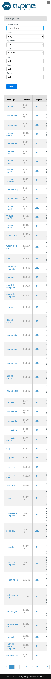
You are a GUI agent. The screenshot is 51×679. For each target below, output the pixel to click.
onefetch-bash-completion (11, 646)
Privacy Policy (22, 677)
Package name (12, 24)
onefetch (10, 637)
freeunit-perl (12, 143)
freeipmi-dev (12, 412)
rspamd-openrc (10, 377)
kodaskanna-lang (12, 596)
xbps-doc (10, 547)
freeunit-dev (11, 116)
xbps (8, 498)
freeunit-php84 (10, 161)
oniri (8, 259)
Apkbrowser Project (37, 677)
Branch (9, 33)
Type (8, 57)
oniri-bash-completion (11, 268)
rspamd (9, 307)
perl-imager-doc (12, 625)
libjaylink (10, 467)
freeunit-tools (12, 199)
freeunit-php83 (10, 152)
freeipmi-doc (12, 421)
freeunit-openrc (10, 134)
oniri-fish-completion (11, 286)
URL (37, 106)
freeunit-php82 (10, 217)
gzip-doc (10, 458)
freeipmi (10, 402)
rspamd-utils (12, 391)
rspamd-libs (11, 363)
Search (11, 86)
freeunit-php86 (10, 226)
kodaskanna (12, 580)
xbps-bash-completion (11, 514)
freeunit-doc (11, 125)
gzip (8, 448)
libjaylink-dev (10, 476)
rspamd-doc (11, 349)
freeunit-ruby (12, 189)
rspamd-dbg (12, 335)
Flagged (9, 65)
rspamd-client (10, 321)
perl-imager (11, 611)
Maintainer (10, 73)
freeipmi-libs (12, 430)
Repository (10, 41)
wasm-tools (11, 235)
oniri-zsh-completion (11, 295)
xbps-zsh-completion (11, 563)
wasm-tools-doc (12, 247)
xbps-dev (10, 531)
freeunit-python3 (10, 180)
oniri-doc (10, 277)
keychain (10, 485)
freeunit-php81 (10, 208)
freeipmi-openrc (10, 439)
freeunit (9, 106)
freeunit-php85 (10, 171)
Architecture (11, 49)
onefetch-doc (12, 655)
